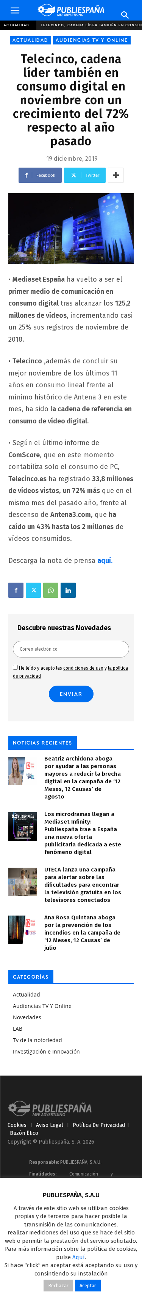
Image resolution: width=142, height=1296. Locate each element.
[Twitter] (33, 590)
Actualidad (17, 25)
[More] (116, 175)
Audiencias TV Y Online (92, 40)
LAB (17, 1028)
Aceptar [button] (88, 1285)
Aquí (78, 1257)
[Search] (125, 15)
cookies (17, 1125)
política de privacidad (99, 1125)
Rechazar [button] (58, 1285)
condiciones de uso (83, 668)
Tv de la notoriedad (37, 1040)
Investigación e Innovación (46, 1051)
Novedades (27, 1017)
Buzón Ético (24, 1133)
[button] (15, 10)
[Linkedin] (68, 590)
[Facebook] (15, 590)
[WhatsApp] (50, 590)
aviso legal (49, 1125)
